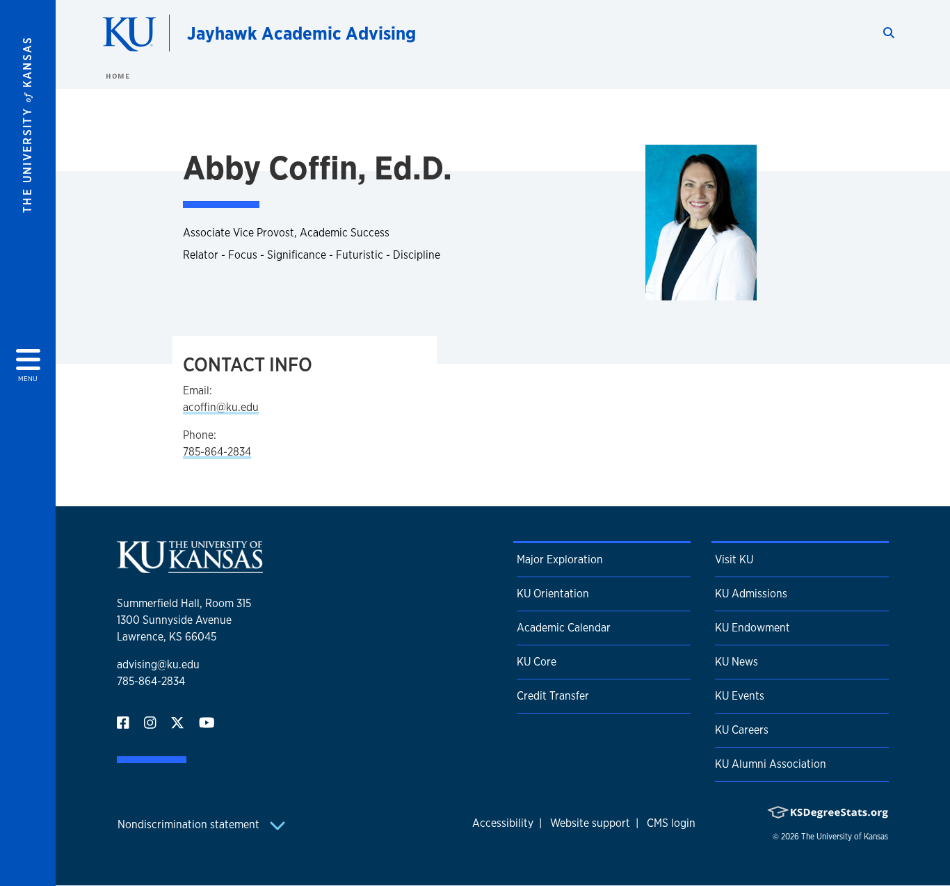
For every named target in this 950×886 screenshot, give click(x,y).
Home (117, 76)
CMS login (671, 823)
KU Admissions (751, 593)
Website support (590, 823)
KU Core (536, 661)
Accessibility (502, 823)
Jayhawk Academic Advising (301, 33)
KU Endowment (752, 627)
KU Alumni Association (770, 764)
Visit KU (734, 559)
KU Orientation (553, 593)
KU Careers (741, 730)
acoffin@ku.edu (221, 407)
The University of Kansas (844, 836)
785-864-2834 (217, 451)
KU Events (739, 695)
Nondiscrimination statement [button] (190, 824)
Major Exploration (560, 559)
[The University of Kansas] (190, 567)
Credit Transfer (553, 695)
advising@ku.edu (158, 664)
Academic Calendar (564, 627)
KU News (736, 661)
